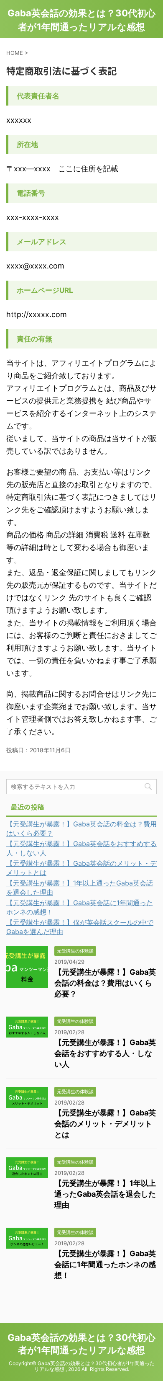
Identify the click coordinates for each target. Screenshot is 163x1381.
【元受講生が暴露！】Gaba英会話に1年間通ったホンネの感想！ (105, 1264)
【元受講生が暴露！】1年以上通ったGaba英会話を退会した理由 (105, 1194)
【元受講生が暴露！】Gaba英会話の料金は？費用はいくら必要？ (105, 983)
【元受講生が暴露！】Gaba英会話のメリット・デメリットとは (105, 1123)
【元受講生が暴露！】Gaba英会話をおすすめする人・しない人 (105, 1053)
